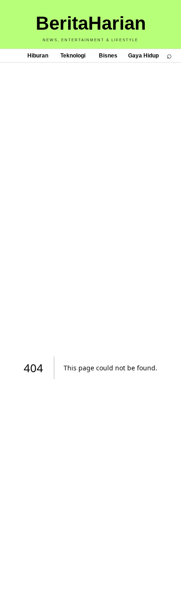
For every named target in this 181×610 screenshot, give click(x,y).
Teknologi (72, 55)
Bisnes (108, 55)
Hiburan (37, 55)
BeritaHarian (91, 23)
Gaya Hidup (143, 55)
